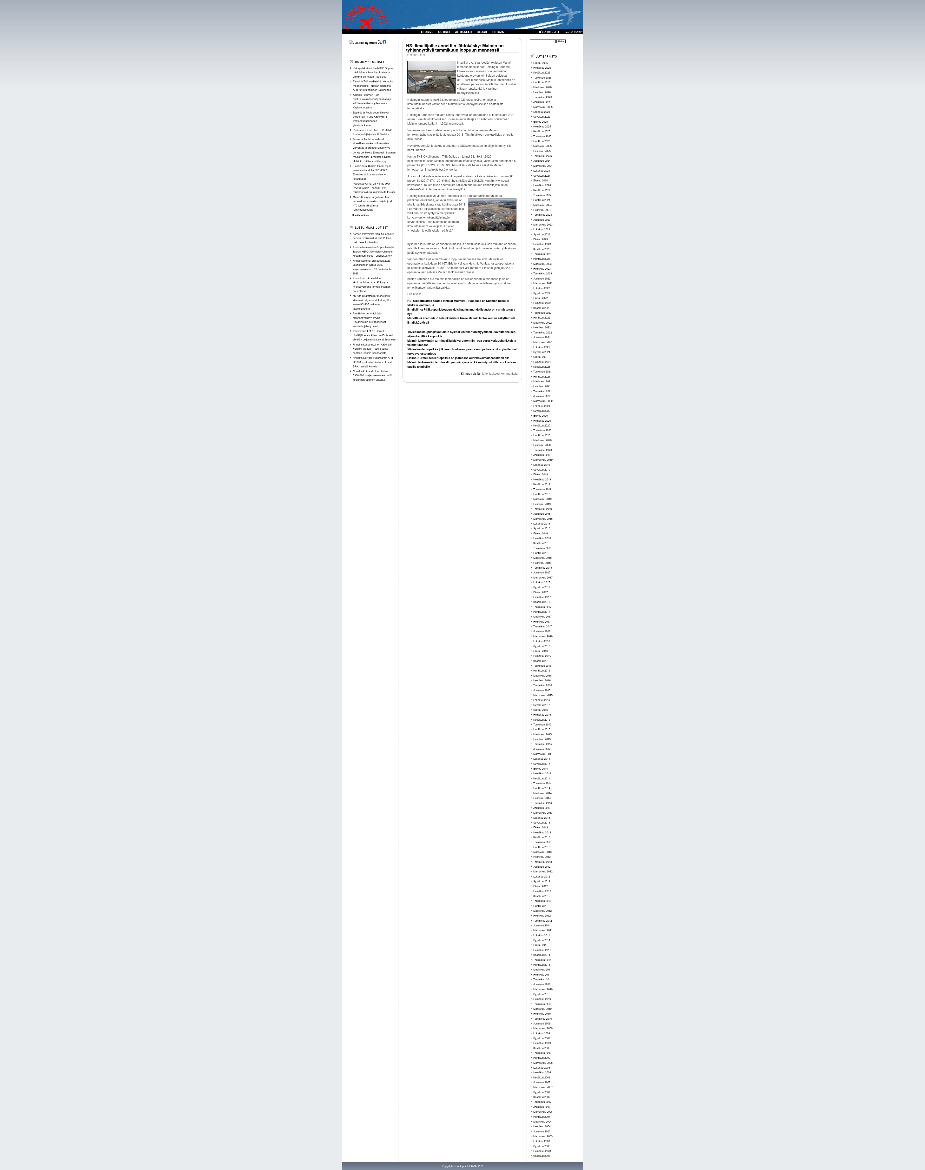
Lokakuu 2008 (541, 1067)
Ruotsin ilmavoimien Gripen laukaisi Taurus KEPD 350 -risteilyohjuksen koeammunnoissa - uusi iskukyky (373, 251)
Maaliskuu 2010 (542, 1008)
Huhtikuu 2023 (541, 258)
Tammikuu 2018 (542, 567)
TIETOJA (498, 32)
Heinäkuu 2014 (542, 773)
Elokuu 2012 (540, 886)
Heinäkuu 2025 (542, 126)
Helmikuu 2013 (542, 856)
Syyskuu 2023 (541, 234)
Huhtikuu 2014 (541, 788)
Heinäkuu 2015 (542, 714)
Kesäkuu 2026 (541, 72)
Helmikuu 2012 (542, 915)
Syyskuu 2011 (541, 940)
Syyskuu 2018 (541, 528)
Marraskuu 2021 (543, 342)
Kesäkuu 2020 (541, 425)
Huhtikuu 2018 (541, 553)
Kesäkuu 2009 (541, 1048)
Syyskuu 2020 (541, 410)
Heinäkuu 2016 (542, 656)
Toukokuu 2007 (542, 1102)
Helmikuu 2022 (542, 327)
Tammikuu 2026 (542, 97)
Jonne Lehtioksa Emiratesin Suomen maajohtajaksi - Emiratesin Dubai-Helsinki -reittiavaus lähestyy (374, 156)
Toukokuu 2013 (542, 842)
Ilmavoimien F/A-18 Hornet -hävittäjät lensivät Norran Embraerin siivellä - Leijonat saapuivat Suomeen (374, 335)
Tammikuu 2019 (542, 509)
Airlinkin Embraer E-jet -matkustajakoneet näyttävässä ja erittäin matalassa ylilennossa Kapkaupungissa (372, 101)
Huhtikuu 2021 (541, 376)
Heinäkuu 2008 (542, 1072)
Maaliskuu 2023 (542, 264)
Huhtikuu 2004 (541, 1116)
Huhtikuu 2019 (541, 494)
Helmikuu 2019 (542, 504)
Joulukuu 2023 (541, 219)
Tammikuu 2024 (542, 214)
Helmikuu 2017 (542, 621)
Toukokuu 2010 (542, 1004)
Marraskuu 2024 (543, 165)
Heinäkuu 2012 (542, 891)
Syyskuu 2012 (541, 881)
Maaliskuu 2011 (542, 969)
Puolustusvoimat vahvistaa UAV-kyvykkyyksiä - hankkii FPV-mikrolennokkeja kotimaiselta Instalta (374, 187)
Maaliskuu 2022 (542, 322)
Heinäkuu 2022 (542, 303)
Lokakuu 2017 (541, 582)
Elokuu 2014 (540, 768)
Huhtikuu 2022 (541, 317)
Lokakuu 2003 (541, 1141)
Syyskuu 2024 (541, 175)
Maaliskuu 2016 (542, 675)
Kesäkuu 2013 (541, 837)
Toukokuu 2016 (542, 665)
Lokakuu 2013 (541, 817)
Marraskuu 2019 (543, 459)
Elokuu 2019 (540, 474)
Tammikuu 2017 (542, 626)
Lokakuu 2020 (541, 406)
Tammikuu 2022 (542, 332)
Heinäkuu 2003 (542, 1151)
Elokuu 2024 (540, 180)
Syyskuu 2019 (541, 469)
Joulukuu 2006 (541, 1107)
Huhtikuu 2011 (541, 964)
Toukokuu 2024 (542, 195)
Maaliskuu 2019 (542, 499)
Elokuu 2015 (540, 709)
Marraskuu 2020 (543, 401)
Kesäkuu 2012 (541, 896)
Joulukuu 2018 (541, 513)
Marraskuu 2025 (543, 107)
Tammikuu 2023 (542, 273)
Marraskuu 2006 (543, 1111)
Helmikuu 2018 (542, 563)
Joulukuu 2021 (541, 337)
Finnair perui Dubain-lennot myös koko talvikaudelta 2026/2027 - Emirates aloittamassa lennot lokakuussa (372, 172)
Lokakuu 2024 (541, 170)
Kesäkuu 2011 (541, 955)
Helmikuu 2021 (542, 386)
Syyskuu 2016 (541, 646)
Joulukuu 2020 (541, 396)
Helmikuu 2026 (542, 92)
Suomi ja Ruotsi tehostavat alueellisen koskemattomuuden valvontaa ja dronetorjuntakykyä (371, 143)
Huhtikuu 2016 (541, 670)
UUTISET (444, 32)
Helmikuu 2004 (542, 1126)
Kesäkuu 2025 (541, 131)
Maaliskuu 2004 (542, 1121)
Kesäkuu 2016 (541, 661)
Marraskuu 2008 (543, 1062)
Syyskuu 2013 (541, 822)
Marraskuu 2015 (543, 695)
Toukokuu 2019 (542, 489)
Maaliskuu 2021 (542, 381)
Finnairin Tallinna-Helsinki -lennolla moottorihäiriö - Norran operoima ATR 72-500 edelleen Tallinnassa (373, 85)
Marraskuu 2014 (543, 754)
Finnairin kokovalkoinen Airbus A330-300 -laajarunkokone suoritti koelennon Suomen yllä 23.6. (372, 375)
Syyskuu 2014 (541, 763)
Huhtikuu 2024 (541, 200)
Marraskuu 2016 (543, 636)
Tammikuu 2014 (542, 803)
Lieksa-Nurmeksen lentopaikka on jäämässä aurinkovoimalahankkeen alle (458, 358)
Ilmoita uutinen (360, 215)
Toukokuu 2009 (542, 1053)
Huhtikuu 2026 (541, 82)
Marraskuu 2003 (543, 1136)
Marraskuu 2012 (543, 871)
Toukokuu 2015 (542, 724)
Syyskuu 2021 (541, 352)
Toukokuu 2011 (542, 960)
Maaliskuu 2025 (542, 146)
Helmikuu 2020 (542, 445)
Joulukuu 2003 (541, 1131)
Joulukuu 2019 (541, 455)
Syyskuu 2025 (541, 116)
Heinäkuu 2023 (542, 244)
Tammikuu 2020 (542, 450)
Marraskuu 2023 (543, 224)
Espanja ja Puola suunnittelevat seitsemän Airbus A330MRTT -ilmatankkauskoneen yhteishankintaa (371, 118)
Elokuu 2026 (540, 63)
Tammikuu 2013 (542, 862)
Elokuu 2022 (540, 298)
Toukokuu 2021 (542, 371)
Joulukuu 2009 (541, 1023)
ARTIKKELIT (463, 32)
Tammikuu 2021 (542, 391)
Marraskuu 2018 (543, 518)
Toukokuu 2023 (542, 254)
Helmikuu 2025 (542, 151)
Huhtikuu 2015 (541, 729)
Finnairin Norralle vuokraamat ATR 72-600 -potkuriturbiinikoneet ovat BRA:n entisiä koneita (373, 362)
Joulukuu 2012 (541, 866)
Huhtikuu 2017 (541, 611)
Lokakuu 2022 (541, 288)
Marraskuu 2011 (543, 930)
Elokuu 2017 (540, 592)
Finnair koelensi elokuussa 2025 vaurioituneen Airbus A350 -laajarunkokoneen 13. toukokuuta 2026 (372, 267)
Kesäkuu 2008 (541, 1077)
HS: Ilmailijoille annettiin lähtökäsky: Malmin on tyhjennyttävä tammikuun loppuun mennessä (455, 47)
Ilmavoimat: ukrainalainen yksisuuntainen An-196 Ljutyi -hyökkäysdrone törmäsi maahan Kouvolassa (371, 284)
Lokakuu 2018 (541, 523)
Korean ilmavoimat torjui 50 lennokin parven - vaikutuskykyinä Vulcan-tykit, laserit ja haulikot (373, 238)
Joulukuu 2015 (541, 690)
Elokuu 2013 (540, 827)
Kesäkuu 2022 (541, 308)
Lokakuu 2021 (541, 347)
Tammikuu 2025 (542, 156)
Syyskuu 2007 (541, 1092)
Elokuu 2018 (540, 533)
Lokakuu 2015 (541, 700)
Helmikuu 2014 (542, 798)
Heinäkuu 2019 (542, 479)
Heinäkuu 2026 (542, 67)
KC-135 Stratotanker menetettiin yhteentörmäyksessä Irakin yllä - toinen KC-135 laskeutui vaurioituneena (372, 302)
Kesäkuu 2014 (541, 778)
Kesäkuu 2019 (541, 484)
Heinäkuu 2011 (542, 950)
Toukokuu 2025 (542, 136)
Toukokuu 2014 (542, 783)
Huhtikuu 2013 (541, 847)
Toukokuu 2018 (542, 548)
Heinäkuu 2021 (542, 362)
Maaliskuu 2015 (542, 734)
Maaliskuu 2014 (542, 793)
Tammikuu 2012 (542, 920)
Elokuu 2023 (540, 239)
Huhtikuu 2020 (541, 435)
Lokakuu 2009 (541, 1033)
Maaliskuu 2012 (542, 910)
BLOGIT (482, 32)
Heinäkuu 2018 (542, 538)
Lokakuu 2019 (541, 464)
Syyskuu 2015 (541, 705)
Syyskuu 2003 (541, 1146)
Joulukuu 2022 (541, 278)
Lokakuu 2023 (541, 229)
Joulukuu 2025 (541, 102)
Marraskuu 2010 (543, 989)
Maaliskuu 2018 (542, 557)
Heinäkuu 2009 (542, 1043)
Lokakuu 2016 (541, 641)
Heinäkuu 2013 (542, 832)
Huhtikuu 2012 (541, 906)
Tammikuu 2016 (542, 685)
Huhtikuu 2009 (541, 1057)
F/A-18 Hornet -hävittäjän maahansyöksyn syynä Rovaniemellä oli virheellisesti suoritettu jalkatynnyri (369, 319)
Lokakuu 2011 (541, 935)
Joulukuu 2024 (541, 160)
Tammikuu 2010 (542, 1018)
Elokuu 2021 (540, 357)
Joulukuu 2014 (541, 749)
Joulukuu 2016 (541, 631)
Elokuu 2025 (540, 121)
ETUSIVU (427, 32)
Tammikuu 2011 (542, 979)
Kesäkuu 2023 (541, 249)
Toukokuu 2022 (542, 312)
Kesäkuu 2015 (541, 719)
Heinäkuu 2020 (542, 420)
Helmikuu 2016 (542, 680)
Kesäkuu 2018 (541, 543)
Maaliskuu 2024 (542, 205)
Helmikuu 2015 (542, 739)
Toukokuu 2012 (542, 901)
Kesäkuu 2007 (541, 1097)
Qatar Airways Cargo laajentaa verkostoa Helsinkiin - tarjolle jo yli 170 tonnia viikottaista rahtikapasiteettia (372, 203)
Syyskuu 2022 (541, 293)
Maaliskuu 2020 (542, 440)
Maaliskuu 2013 (542, 852)
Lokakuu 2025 (541, 111)
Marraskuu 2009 (543, 1028)
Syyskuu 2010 (541, 994)
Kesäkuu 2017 (541, 602)
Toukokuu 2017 (542, 607)
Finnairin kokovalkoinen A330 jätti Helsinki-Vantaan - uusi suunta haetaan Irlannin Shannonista (372, 348)
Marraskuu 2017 (543, 577)
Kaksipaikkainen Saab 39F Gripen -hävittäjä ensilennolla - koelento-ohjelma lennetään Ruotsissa (373, 72)
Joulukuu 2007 (541, 1082)
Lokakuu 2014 (541, 758)
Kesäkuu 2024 (541, 190)
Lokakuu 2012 (541, 876)
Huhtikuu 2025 (541, 141)
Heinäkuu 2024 (542, 185)
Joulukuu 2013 (541, 808)
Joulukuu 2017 (541, 572)
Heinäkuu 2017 (542, 597)
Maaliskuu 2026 (542, 87)
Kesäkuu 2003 (541, 1155)
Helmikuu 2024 (542, 210)
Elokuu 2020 (540, 415)
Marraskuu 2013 (543, 812)
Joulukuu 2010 (541, 984)
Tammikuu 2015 (542, 744)
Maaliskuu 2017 (542, 616)
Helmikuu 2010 (542, 1013)
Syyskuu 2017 (541, 587)
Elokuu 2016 (540, 651)
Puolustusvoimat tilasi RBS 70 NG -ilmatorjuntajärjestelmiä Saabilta (373, 132)
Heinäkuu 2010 (542, 999)
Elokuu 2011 (540, 945)
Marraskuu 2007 (543, 1087)
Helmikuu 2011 (542, 974)
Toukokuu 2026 (542, 77)
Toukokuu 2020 (542, 430)
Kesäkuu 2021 (541, 366)
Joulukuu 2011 (541, 925)
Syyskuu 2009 (541, 1038)
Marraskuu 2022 (543, 283)
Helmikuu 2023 (542, 268)
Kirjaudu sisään (471, 373)
